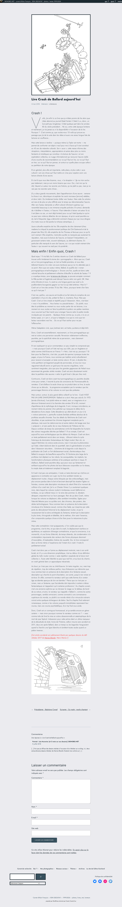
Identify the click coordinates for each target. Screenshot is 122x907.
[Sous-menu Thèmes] (76, 868)
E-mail (34, 817)
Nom (34, 806)
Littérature (53, 104)
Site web (34, 828)
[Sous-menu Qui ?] (37, 868)
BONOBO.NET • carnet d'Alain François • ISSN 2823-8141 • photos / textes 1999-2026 (33, 1)
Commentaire (37, 777)
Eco (48, 219)
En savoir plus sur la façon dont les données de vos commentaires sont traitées (59, 851)
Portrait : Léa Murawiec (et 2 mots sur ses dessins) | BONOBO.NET (55, 741)
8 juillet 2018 (36, 744)
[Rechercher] (41, 877)
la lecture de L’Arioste (59, 276)
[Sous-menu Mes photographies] (53, 868)
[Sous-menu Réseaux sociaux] (68, 868)
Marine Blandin (50, 637)
